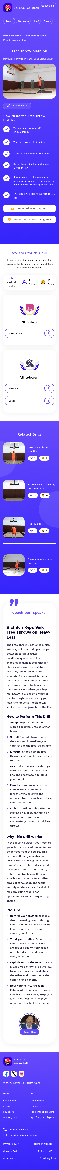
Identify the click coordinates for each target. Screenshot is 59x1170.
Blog (36, 21)
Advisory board (11, 1117)
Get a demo (9, 1100)
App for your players (42, 1117)
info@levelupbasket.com (23, 1135)
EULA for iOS (45, 1151)
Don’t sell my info (46, 1158)
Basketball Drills (19, 35)
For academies (39, 1106)
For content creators (42, 1111)
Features (8, 1106)
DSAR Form (9, 1158)
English (49, 5)
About (47, 21)
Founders (8, 1111)
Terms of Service (43, 1144)
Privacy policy (11, 1144)
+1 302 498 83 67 (19, 1129)
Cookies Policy (11, 1151)
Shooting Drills (37, 35)
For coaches (37, 1100)
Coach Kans (25, 58)
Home (6, 35)
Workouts (23, 21)
